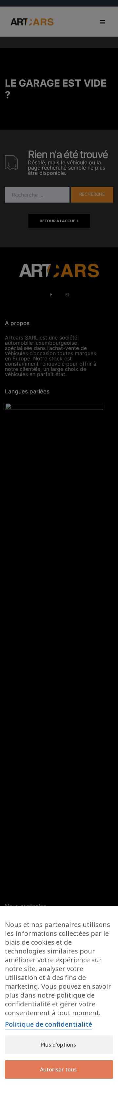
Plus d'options (58, 1044)
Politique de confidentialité (48, 1024)
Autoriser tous (58, 1069)
